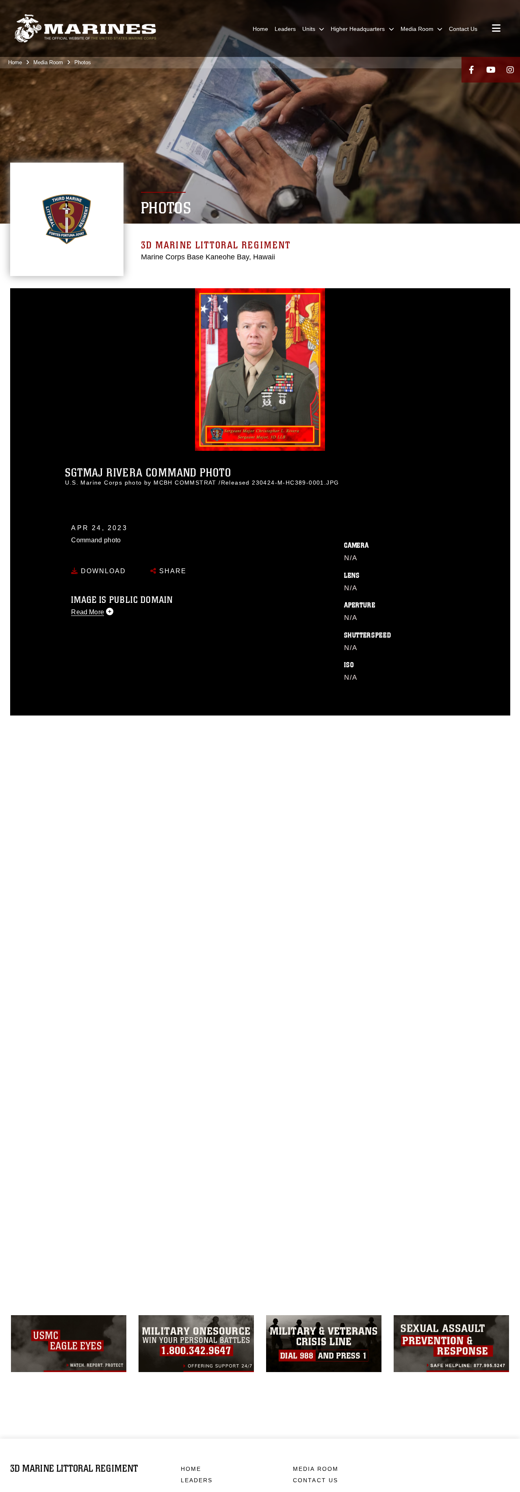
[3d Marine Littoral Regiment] (85, 28)
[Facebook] (471, 70)
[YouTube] (490, 70)
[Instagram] (510, 70)
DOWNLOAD (102, 571)
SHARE (171, 571)
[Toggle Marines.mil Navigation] (496, 28)
